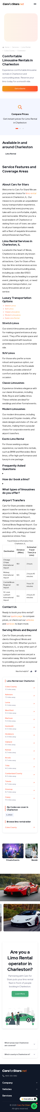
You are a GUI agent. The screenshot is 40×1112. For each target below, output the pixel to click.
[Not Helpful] (36, 671)
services (10, 623)
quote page (16, 616)
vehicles (30, 620)
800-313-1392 (11, 1076)
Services (15, 47)
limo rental (31, 193)
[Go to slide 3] (23, 128)
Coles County (9, 51)
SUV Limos (9, 309)
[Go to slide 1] (17, 128)
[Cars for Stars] (14, 1071)
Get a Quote (20, 88)
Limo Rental (25, 47)
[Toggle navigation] (35, 4)
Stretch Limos (10, 305)
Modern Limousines (13, 315)
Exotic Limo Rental (12, 318)
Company (7, 1082)
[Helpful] (31, 671)
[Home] (14, 4)
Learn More (20, 994)
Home (7, 47)
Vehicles (7, 1089)
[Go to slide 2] (20, 128)
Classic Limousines (12, 312)
